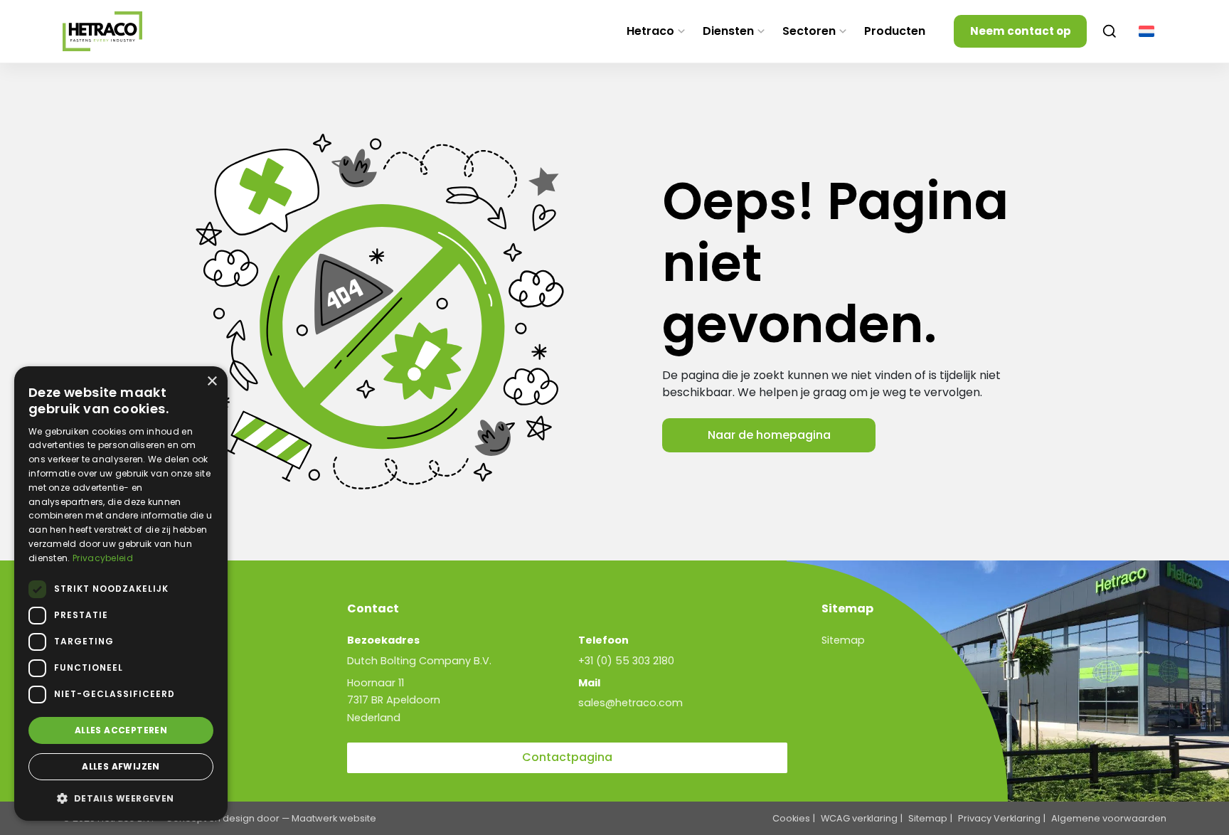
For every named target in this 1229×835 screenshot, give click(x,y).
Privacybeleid (103, 558)
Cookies (791, 818)
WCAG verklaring (859, 818)
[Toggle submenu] (681, 31)
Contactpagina (567, 757)
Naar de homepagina (769, 435)
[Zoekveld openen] (1109, 31)
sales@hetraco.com (630, 703)
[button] (120, 798)
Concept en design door (223, 818)
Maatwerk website (334, 818)
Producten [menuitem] (894, 31)
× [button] (211, 381)
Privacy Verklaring (999, 818)
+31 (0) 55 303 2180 (626, 661)
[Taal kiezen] (1146, 31)
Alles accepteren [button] (121, 730)
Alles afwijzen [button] (121, 766)
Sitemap (843, 640)
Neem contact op (1020, 30)
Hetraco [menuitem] (650, 31)
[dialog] (121, 593)
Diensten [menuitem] (728, 31)
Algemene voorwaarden (1108, 818)
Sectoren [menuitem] (809, 31)
